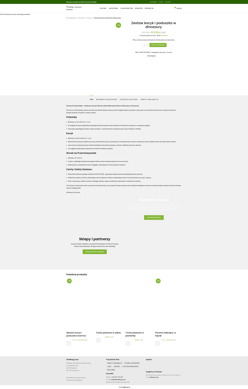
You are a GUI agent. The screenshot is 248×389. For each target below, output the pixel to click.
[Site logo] (74, 8)
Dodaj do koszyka (158, 45)
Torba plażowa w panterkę (134, 334)
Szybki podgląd (68, 348)
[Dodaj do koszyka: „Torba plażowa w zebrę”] (98, 340)
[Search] (171, 8)
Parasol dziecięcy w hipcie (165, 334)
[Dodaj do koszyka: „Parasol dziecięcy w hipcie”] (157, 343)
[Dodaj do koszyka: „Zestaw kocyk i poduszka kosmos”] (68, 343)
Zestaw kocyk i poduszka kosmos (76, 334)
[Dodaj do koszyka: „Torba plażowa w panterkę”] (127, 343)
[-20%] (79, 291)
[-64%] (168, 291)
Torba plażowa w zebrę (108, 332)
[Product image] (79, 318)
